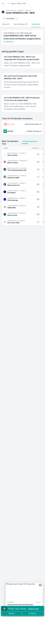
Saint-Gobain (12, 155)
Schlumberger (12, 200)
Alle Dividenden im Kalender (30, 142)
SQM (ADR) (11, 208)
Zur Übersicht (8, 42)
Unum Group (12, 215)
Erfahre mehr (33, 609)
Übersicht (5, 24)
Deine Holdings (20, 24)
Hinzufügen (10, 18)
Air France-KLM (13, 223)
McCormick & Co (13, 185)
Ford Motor (11, 193)
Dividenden (36, 24)
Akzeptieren (32, 613)
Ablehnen (12, 613)
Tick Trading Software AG (16, 170)
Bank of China (12, 163)
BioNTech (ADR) (13, 178)
